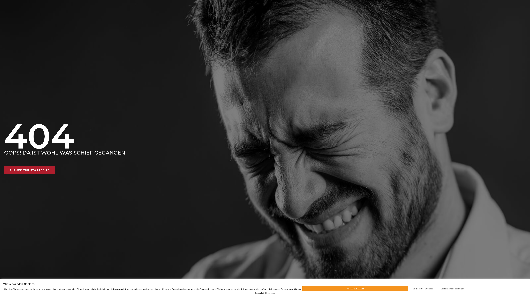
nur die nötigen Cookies (423, 289)
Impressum (270, 293)
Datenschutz (260, 293)
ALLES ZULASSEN (355, 289)
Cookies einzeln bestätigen (452, 289)
